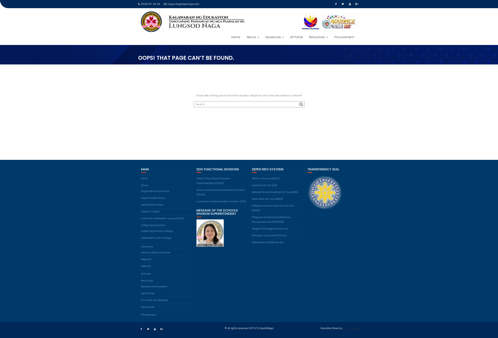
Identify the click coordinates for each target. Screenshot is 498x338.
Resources (317, 37)
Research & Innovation (154, 286)
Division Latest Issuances (155, 252)
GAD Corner (147, 293)
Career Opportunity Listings (157, 231)
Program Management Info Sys (270, 228)
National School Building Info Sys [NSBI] (275, 192)
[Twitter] (343, 4)
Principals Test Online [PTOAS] (269, 235)
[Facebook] (336, 4)
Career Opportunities (153, 225)
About (251, 37)
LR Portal (296, 37)
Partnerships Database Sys (268, 242)
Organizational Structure (155, 191)
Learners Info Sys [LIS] (264, 185)
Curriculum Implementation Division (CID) (221, 201)
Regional (146, 259)
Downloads (147, 307)
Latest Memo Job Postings (156, 237)
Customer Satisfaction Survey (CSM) (162, 218)
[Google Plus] (357, 4)
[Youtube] (350, 4)
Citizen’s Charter (150, 211)
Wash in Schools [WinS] (265, 178)
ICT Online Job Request (154, 300)
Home (235, 37)
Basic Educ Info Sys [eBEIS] (267, 199)
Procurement (344, 37)
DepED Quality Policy (153, 198)
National (146, 266)
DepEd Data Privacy (152, 204)
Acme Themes (351, 328)
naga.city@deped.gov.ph (183, 4)
